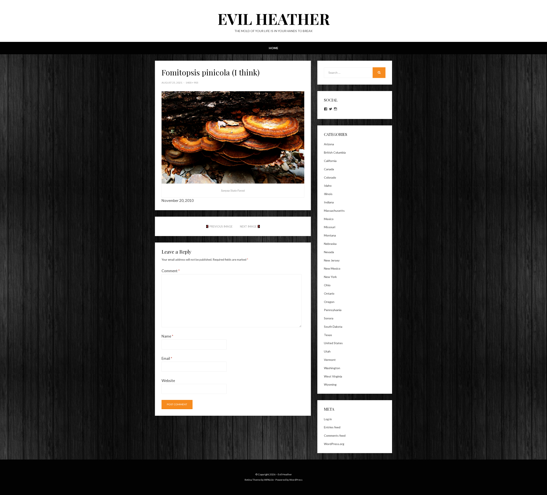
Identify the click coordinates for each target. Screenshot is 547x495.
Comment (171, 271)
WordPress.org (334, 444)
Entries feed (332, 427)
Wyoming (330, 384)
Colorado (330, 177)
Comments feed (335, 435)
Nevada (329, 252)
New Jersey (332, 260)
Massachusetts (334, 210)
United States (333, 343)
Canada (329, 169)
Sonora (328, 318)
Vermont (330, 359)
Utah (327, 351)
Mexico (329, 219)
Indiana (329, 202)
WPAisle (269, 479)
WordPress (296, 479)
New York (330, 277)
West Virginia (333, 376)
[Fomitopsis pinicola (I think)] (233, 137)
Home (273, 48)
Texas (328, 335)
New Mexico (332, 268)
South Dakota (333, 326)
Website (168, 380)
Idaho (328, 185)
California (330, 161)
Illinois (328, 194)
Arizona (329, 144)
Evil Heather (274, 18)
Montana (330, 235)
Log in (328, 419)
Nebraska (330, 243)
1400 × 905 (191, 82)
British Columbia (335, 152)
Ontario (329, 293)
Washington (332, 368)
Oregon (329, 302)
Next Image (248, 226)
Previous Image (220, 226)
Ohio (327, 285)
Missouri (329, 227)
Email (167, 358)
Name (167, 336)
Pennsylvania (332, 310)
